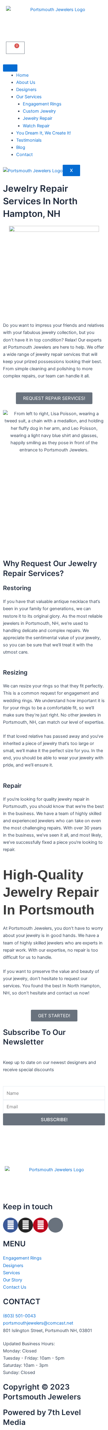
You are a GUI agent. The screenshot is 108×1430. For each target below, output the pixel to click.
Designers (26, 89)
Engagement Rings (42, 104)
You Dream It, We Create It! (43, 133)
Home (22, 75)
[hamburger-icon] (10, 68)
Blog (20, 147)
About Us (25, 82)
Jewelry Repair (37, 118)
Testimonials (29, 140)
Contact (24, 154)
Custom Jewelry (39, 111)
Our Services (29, 96)
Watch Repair (36, 126)
